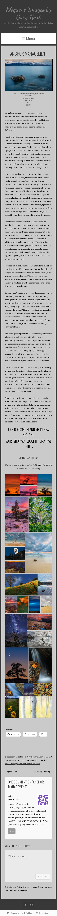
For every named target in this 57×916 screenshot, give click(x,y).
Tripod (22, 760)
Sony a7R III (14, 760)
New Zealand (32, 757)
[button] (12, 485)
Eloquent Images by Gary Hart (28, 13)
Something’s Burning (43, 772)
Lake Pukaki (20, 757)
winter (37, 764)
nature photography (13, 764)
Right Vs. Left (11, 772)
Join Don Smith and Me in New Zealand (28, 432)
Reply (12, 831)
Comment (42, 876)
